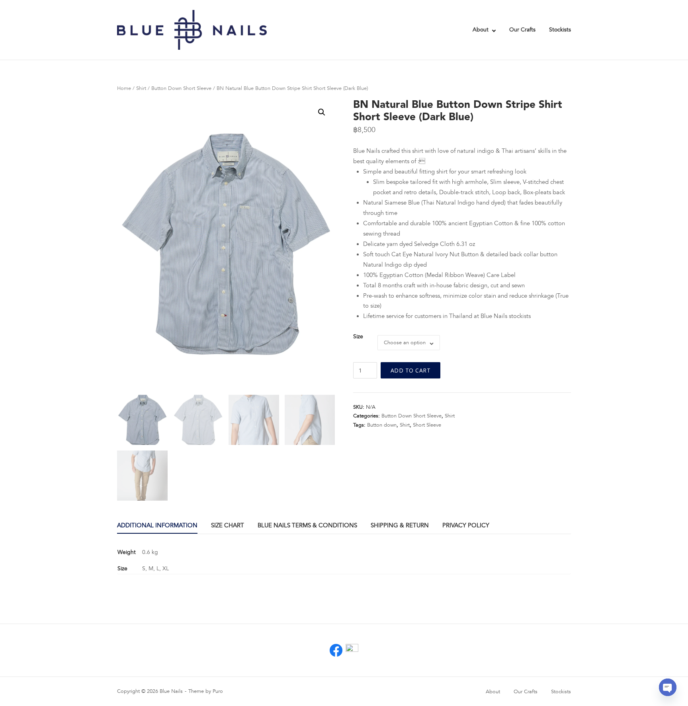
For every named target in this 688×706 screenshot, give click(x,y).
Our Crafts (522, 29)
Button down (382, 425)
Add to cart (411, 370)
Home (124, 88)
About (481, 29)
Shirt (141, 88)
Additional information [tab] (157, 525)
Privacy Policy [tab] (465, 525)
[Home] (192, 29)
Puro (218, 691)
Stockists (560, 29)
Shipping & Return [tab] (400, 525)
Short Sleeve (427, 425)
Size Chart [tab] (227, 525)
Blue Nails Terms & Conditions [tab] (307, 525)
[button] (322, 112)
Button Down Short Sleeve (181, 88)
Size (358, 336)
